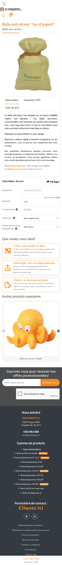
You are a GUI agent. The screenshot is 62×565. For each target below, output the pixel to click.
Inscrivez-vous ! (50, 382)
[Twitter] (35, 516)
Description (11, 100)
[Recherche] (3, 15)
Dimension (7, 190)
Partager (55, 182)
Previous (3, 331)
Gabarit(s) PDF (32, 100)
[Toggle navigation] (4, 4)
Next (58, 331)
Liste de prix (12, 107)
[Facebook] (27, 516)
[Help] (16, 209)
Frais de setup (8, 209)
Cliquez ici (31, 507)
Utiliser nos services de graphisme (11, 227)
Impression (7, 218)
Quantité (6, 201)
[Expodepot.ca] (27, 10)
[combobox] (41, 218)
